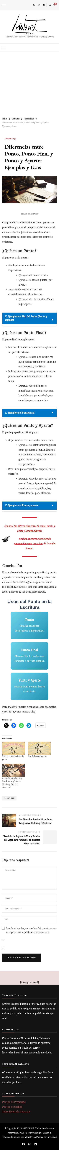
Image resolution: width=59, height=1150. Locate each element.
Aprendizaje (10, 139)
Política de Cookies (12, 1106)
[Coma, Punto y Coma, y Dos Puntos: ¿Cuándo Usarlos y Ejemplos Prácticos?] (13, 770)
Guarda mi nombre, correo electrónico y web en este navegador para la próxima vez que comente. (31, 930)
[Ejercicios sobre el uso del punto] (13, 748)
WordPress (30, 1137)
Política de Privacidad (14, 1102)
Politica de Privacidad (46, 1137)
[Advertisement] (29, 83)
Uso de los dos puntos (37, 756)
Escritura (9, 798)
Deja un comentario (29, 214)
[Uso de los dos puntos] (39, 748)
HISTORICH (29, 34)
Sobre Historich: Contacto (16, 1111)
